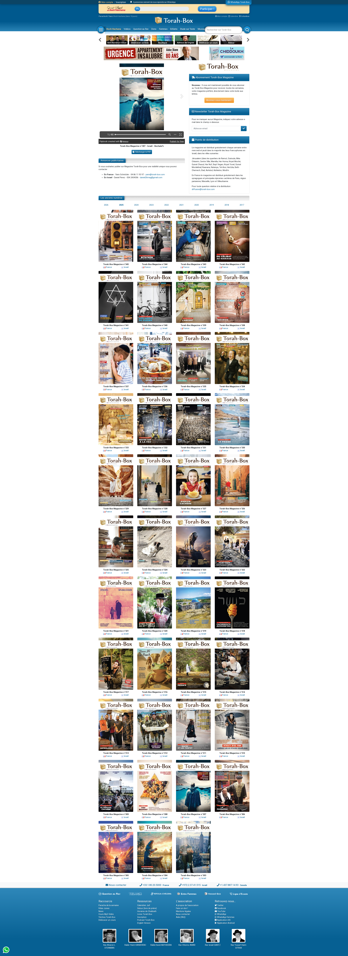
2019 (211, 205)
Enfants (173, 29)
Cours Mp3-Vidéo (106, 914)
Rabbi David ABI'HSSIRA (161, 945)
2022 (166, 205)
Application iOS (224, 920)
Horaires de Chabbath (146, 911)
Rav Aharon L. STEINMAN (109, 946)
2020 (196, 205)
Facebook (221, 908)
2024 (136, 205)
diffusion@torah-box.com (203, 189)
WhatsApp (221, 914)
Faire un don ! (182, 908)
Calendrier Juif (143, 905)
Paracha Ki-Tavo (105, 16)
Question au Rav (141, 29)
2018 (227, 205)
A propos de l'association (187, 905)
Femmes (163, 29)
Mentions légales (183, 911)
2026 (106, 205)
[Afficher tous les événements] (131, 2)
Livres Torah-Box (144, 914)
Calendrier (234, 16)
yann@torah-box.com (155, 174)
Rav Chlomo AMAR (186, 945)
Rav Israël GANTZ (213, 945)
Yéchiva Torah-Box (107, 917)
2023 (151, 205)
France (108, 267)
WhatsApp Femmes (225, 917)
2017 (242, 205)
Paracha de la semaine (109, 905)
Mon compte (107, 2)
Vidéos (127, 29)
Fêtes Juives (104, 908)
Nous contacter (117, 885)
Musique (202, 29)
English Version (144, 923)
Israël (126, 267)
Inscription (121, 2)
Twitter (220, 905)
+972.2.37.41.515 (191, 885)
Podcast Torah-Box (145, 920)
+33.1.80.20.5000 (152, 885)
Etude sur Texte (187, 29)
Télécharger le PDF (142, 152)
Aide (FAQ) (180, 917)
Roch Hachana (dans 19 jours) (125, 16)
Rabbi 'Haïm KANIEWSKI (135, 945)
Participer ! (207, 9)
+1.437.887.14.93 (229, 885)
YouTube (221, 911)
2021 (181, 205)
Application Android (226, 923)
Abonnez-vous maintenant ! (219, 100)
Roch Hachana (113, 29)
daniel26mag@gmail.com (151, 177)
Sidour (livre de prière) (147, 908)
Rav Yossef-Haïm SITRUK (238, 946)
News (101, 911)
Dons (153, 29)
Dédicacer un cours (107, 920)
